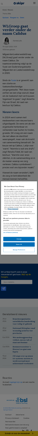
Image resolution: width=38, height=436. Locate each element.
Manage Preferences (19, 249)
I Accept (19, 239)
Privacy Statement (13, 209)
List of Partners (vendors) (10, 232)
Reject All (19, 244)
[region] (19, 218)
